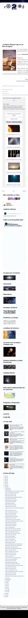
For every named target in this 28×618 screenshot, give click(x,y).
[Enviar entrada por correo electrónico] (14, 100)
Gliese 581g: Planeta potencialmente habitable (13, 497)
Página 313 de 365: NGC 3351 (10, 553)
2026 (5, 476)
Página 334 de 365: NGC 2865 (10, 494)
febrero (6, 590)
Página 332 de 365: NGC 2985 (10, 498)
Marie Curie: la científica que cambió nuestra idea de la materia (16, 425)
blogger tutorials (14, 118)
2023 (5, 480)
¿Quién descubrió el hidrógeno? (11, 524)
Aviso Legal (24, 607)
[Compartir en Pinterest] (8, 104)
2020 (5, 485)
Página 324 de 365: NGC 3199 (10, 522)
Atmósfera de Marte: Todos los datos (11, 516)
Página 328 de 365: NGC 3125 (10, 510)
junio (6, 584)
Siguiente (24, 191)
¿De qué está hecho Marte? (10, 536)
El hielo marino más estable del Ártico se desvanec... (14, 521)
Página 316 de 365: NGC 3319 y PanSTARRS (13, 545)
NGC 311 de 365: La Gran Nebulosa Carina (13, 557)
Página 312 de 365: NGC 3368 (10, 554)
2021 (5, 483)
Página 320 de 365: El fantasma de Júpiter (12, 533)
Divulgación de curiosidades (9, 108)
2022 (5, 482)
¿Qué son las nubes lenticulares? (11, 559)
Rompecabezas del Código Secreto (11, 547)
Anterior (3, 191)
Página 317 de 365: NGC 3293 (10, 540)
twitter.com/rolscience (5, 91)
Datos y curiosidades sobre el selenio (11, 531)
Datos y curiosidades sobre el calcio (16, 445)
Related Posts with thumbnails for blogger (14, 114)
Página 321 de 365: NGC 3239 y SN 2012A (13, 530)
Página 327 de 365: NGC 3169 (10, 513)
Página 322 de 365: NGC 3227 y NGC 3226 (13, 528)
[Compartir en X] (6, 104)
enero (6, 591)
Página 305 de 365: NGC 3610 (10, 574)
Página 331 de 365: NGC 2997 (10, 501)
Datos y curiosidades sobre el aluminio (12, 492)
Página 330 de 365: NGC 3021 (10, 504)
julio (6, 582)
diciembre (7, 488)
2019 (5, 486)
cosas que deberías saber (11, 105)
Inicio (14, 191)
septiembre (7, 579)
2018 (5, 593)
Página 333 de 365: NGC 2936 (10, 495)
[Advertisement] (14, 26)
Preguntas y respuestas (20, 108)
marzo (6, 588)
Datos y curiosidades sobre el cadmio (11, 551)
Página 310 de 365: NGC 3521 (10, 560)
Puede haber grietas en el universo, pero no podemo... (14, 491)
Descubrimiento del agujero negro (11, 562)
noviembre (7, 489)
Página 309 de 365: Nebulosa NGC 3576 (12, 563)
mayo (6, 585)
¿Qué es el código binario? (10, 527)
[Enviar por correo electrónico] (3, 104)
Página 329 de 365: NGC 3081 (10, 506)
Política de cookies (11, 608)
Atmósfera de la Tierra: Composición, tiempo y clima (14, 576)
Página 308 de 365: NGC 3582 (10, 566)
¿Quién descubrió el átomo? (10, 542)
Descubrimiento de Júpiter (10, 503)
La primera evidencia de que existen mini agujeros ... (14, 571)
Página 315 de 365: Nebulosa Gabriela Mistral (13, 548)
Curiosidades (9, 107)
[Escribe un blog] (4, 104)
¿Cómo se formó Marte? (9, 556)
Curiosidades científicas (17, 107)
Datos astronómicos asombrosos (11, 500)
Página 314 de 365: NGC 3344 (10, 550)
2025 (5, 477)
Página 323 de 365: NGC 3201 (10, 525)
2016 (5, 596)
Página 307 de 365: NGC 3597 (10, 568)
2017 (5, 595)
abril (6, 587)
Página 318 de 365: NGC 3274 (10, 537)
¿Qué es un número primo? (10, 539)
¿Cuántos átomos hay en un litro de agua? (12, 519)
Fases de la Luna (13, 457)
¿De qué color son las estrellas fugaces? (17, 451)
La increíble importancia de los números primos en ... (14, 565)
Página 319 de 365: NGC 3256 (10, 534)
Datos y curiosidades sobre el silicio (11, 511)
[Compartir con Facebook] (7, 104)
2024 (5, 479)
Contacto (19, 608)
